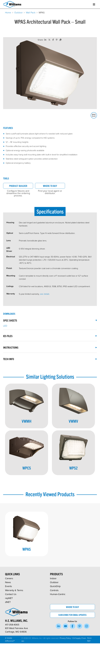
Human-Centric (57, 594)
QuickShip (55, 586)
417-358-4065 (12, 624)
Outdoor (18, 12)
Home (8, 12)
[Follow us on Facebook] (72, 626)
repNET (9, 598)
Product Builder (18, 185)
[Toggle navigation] (94, 4)
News (8, 582)
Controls (54, 590)
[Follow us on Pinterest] (79, 626)
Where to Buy (50, 185)
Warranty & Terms (14, 590)
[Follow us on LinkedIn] (58, 626)
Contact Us (10, 594)
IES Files (7, 336)
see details (44, 293)
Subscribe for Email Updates (72, 614)
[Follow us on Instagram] (86, 626)
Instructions (10, 347)
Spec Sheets (10, 320)
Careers (9, 578)
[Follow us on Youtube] (65, 626)
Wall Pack (30, 12)
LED (5, 325)
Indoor (53, 578)
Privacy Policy (65, 638)
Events (8, 586)
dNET (8, 602)
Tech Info (8, 359)
